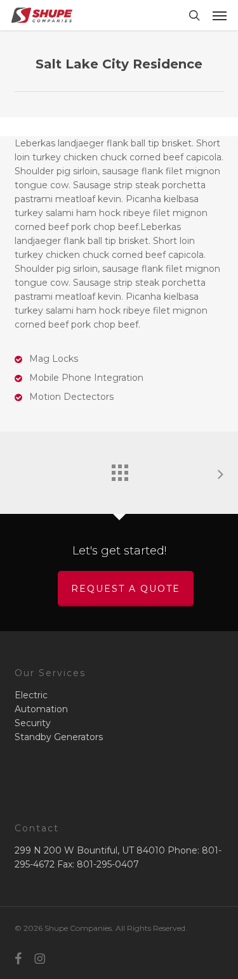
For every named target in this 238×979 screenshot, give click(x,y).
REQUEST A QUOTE (125, 588)
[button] (220, 15)
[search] (194, 15)
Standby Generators (59, 737)
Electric (31, 695)
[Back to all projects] (119, 469)
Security (33, 723)
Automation (41, 709)
